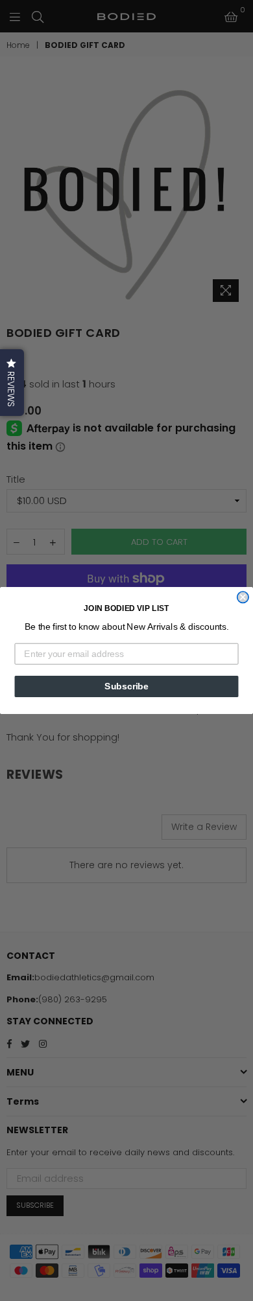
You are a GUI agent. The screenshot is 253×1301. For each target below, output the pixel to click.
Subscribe (126, 686)
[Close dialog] (242, 597)
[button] (12, 382)
